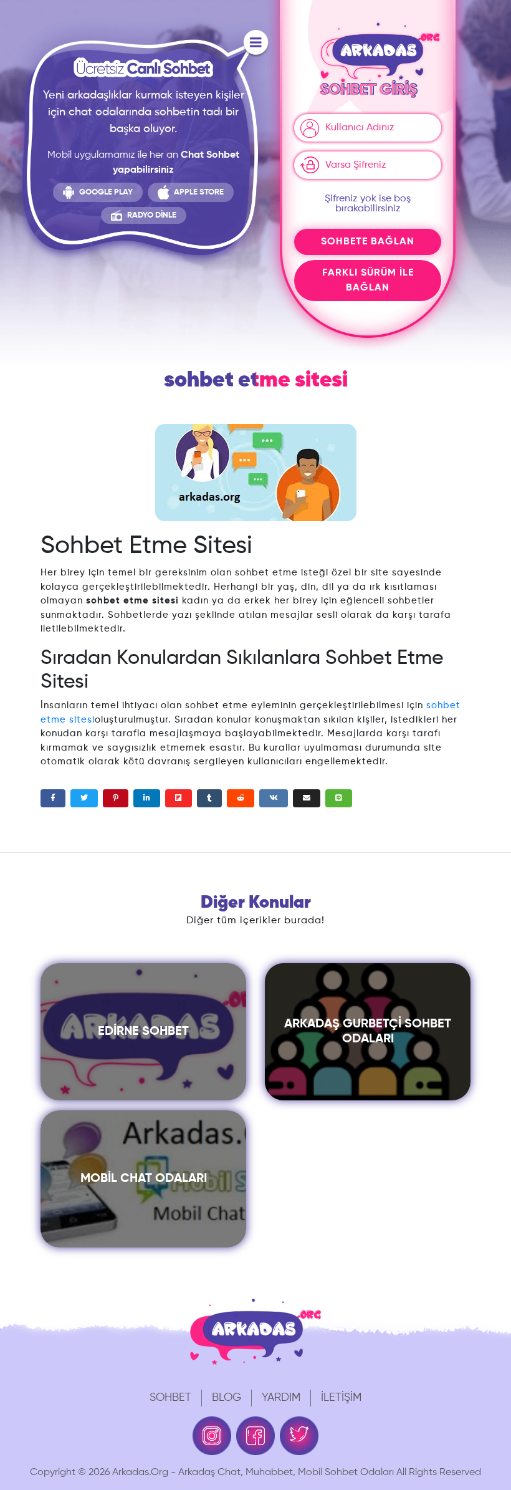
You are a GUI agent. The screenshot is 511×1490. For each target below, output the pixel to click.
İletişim (341, 1397)
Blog (226, 1397)
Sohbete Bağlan (367, 242)
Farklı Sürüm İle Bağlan (368, 280)
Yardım (281, 1397)
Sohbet (170, 1397)
